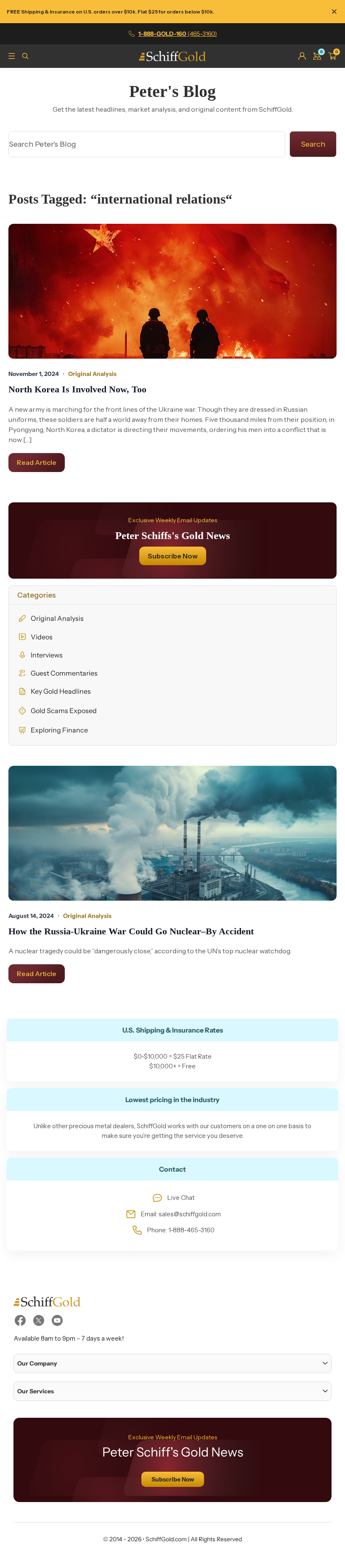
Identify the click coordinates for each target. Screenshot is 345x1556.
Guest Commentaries (64, 673)
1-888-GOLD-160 (177, 34)
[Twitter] (38, 1320)
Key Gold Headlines (61, 691)
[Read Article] (172, 291)
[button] (172, 1363)
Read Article (36, 462)
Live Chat (181, 1198)
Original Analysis (57, 618)
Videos (42, 637)
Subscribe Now (173, 556)
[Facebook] (20, 1320)
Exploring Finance (59, 730)
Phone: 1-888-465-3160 (181, 1230)
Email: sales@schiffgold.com (181, 1214)
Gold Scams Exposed (64, 710)
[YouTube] (57, 1320)
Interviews (47, 655)
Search (313, 144)
